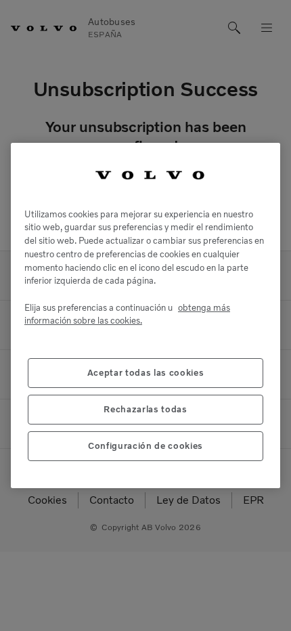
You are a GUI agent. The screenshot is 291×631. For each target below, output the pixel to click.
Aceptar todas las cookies (145, 373)
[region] (145, 315)
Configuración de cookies (145, 446)
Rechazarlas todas (145, 409)
